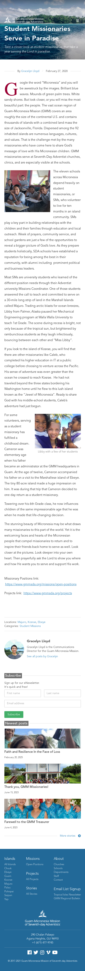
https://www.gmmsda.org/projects (48, 593)
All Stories (31, 894)
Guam (7, 876)
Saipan (8, 895)
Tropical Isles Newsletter (67, 895)
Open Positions (34, 864)
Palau (7, 887)
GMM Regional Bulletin (67, 898)
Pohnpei (9, 891)
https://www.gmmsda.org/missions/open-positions (40, 584)
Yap (6, 899)
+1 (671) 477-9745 (42, 942)
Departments (61, 872)
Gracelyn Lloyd (30, 71)
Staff (56, 876)
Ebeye (41, 622)
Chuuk (7, 868)
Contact (58, 880)
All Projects (32, 879)
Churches (59, 864)
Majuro (22, 622)
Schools (58, 868)
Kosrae (32, 622)
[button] (77, 21)
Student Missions (30, 626)
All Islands (10, 864)
